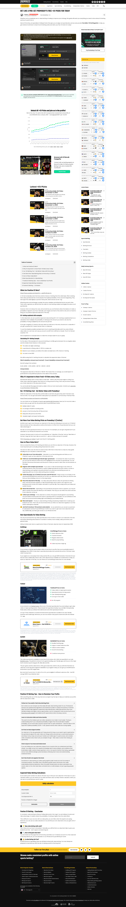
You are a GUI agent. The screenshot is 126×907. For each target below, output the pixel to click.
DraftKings (23, 551)
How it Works (55, 2)
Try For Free (62, 171)
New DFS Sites (87, 277)
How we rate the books (92, 878)
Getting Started (47, 2)
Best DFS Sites (87, 270)
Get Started (25, 6)
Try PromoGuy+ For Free (93, 50)
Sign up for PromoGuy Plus (55, 94)
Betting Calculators (88, 256)
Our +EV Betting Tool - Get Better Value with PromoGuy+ (38, 271)
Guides (62, 2)
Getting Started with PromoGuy (94, 870)
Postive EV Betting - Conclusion (31, 285)
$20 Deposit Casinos (27, 883)
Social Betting (67, 6)
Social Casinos (87, 315)
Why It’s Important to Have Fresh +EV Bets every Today (38, 268)
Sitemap (89, 889)
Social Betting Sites (88, 322)
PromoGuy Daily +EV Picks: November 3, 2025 (54, 218)
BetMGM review (24, 661)
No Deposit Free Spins (89, 298)
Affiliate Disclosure (91, 883)
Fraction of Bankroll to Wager (29, 800)
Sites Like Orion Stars (48, 870)
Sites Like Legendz (48, 876)
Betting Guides (87, 253)
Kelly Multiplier (25, 789)
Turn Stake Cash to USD (71, 876)
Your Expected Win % (27, 796)
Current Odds (25, 793)
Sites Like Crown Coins (49, 874)
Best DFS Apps (87, 273)
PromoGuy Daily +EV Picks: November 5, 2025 (54, 191)
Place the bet (55, 55)
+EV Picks (42, 6)
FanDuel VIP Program (70, 872)
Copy (62, 681)
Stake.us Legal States (71, 874)
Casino (88, 6)
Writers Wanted (91, 887)
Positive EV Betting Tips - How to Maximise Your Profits (38, 280)
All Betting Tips (85, 59)
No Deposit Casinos (88, 294)
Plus (35, 6)
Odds (93, 6)
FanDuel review (35, 606)
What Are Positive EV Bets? (30, 266)
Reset (62, 804)
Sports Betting (58, 6)
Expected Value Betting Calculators (33, 283)
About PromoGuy (91, 874)
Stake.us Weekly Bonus (71, 883)
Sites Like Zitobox (48, 880)
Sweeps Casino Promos (89, 311)
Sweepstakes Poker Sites (90, 318)
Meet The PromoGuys (92, 872)
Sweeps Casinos (87, 307)
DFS (98, 6)
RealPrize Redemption (71, 880)
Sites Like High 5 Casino (49, 883)
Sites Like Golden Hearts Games (51, 878)
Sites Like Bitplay (47, 872)
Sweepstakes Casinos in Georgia (30, 874)
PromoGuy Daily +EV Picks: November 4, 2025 (54, 204)
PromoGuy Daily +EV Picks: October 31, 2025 (54, 231)
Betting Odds (86, 260)
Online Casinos (87, 287)
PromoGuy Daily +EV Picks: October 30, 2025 (54, 245)
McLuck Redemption (70, 878)
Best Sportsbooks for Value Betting (32, 278)
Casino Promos (87, 290)
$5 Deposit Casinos (26, 880)
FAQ (66, 2)
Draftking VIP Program (71, 870)
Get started (73, 849)
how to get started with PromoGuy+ (49, 401)
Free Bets (85, 249)
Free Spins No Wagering (27, 870)
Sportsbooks (86, 242)
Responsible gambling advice (94, 880)
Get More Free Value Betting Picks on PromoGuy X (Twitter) (39, 273)
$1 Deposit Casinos (26, 878)
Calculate (34, 804)
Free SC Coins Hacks (27, 872)
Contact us (90, 876)
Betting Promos (87, 245)
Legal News (49, 6)
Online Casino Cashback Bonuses (30, 876)
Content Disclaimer (91, 885)
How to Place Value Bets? (30, 276)
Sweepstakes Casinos (78, 6)
